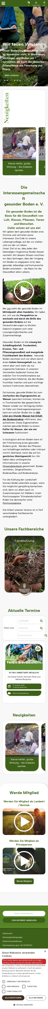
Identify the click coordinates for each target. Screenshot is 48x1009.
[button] (24, 1004)
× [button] (45, 951)
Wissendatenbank (13, 466)
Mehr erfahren (12, 75)
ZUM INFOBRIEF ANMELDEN (24, 920)
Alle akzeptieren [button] (13, 998)
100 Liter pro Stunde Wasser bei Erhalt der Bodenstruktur (23, 416)
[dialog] (24, 979)
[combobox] (28, 627)
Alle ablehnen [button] (36, 998)
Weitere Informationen (21, 976)
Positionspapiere (12, 503)
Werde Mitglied (24, 881)
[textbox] (29, 628)
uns (9, 308)
